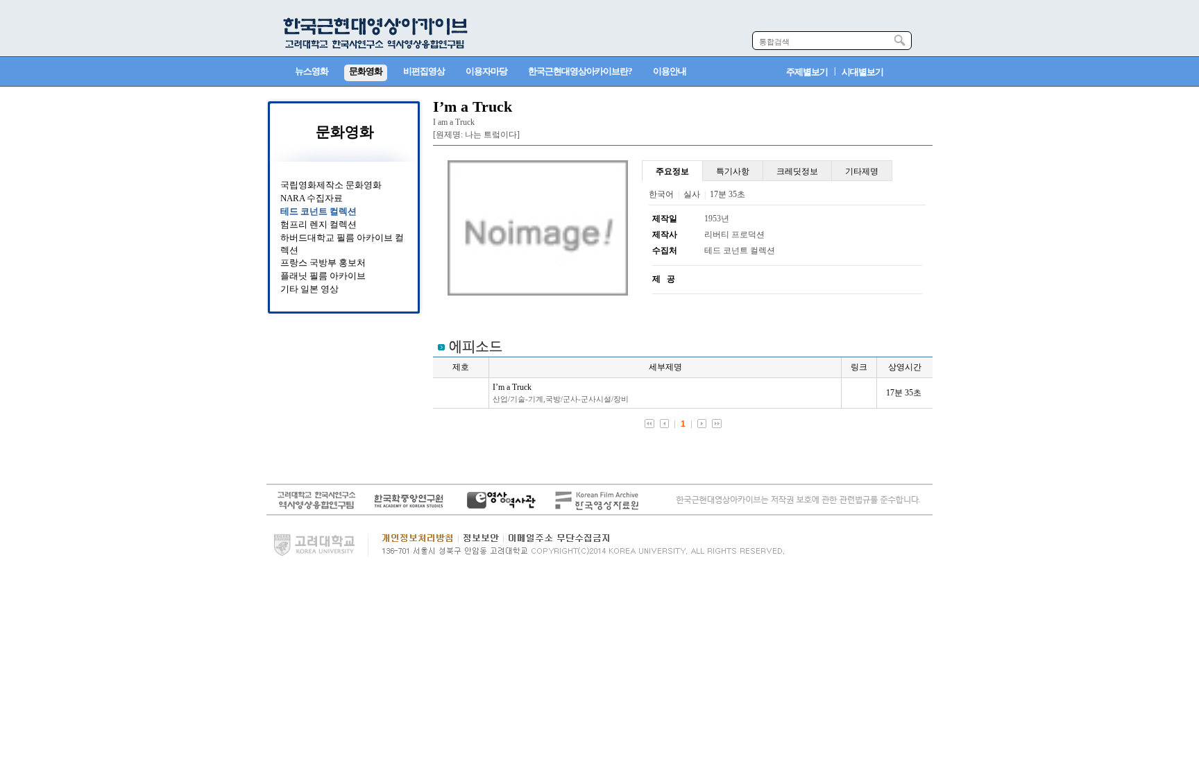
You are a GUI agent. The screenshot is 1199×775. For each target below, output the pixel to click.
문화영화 (345, 132)
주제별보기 (807, 72)
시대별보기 (862, 72)
